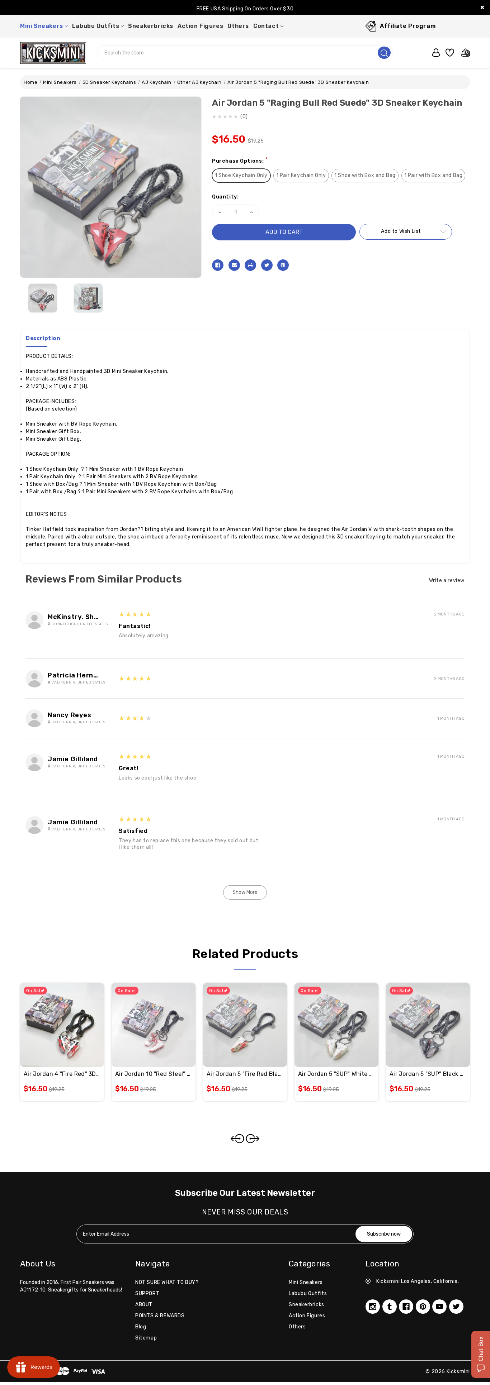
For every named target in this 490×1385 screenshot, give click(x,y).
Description (43, 338)
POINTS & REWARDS (160, 1316)
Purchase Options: (240, 160)
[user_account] (434, 52)
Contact (266, 26)
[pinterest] (423, 1306)
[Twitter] (267, 265)
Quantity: (225, 197)
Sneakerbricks (150, 26)
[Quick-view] (53, 1017)
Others (238, 26)
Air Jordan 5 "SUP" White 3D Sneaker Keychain (336, 1073)
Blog (140, 1327)
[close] (482, 7)
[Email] (234, 265)
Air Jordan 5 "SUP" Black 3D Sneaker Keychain (428, 1073)
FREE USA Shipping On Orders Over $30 (245, 9)
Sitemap (146, 1338)
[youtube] (439, 1306)
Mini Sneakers (41, 26)
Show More (245, 892)
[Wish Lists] (449, 52)
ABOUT (143, 1305)
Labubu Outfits (95, 26)
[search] (384, 53)
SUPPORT (147, 1293)
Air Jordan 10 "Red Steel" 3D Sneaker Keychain (153, 1073)
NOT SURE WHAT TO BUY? (167, 1282)
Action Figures (200, 26)
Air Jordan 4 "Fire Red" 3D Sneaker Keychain (62, 1073)
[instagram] (373, 1306)
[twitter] (456, 1306)
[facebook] (406, 1306)
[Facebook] (217, 265)
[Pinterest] (283, 265)
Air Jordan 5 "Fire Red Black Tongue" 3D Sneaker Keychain (245, 1073)
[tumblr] (389, 1306)
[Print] (250, 265)
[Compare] (71, 1017)
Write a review (447, 580)
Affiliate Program (407, 26)
